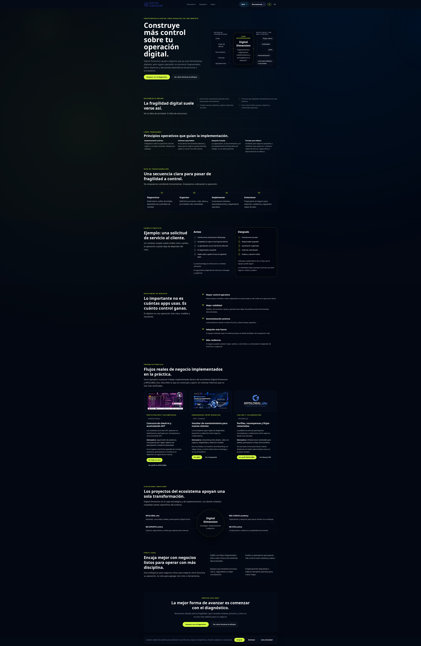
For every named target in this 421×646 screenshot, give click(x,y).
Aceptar (239, 640)
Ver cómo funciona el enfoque (185, 77)
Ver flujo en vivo (154, 460)
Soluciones (191, 4)
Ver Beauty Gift (265, 457)
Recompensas (257, 4)
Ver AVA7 (197, 457)
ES (269, 4)
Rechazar (251, 640)
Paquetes (203, 4)
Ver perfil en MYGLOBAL (157, 465)
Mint (243, 4)
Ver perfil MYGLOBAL (247, 457)
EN (275, 4)
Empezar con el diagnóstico (156, 77)
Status (213, 4)
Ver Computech (211, 457)
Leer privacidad (267, 640)
